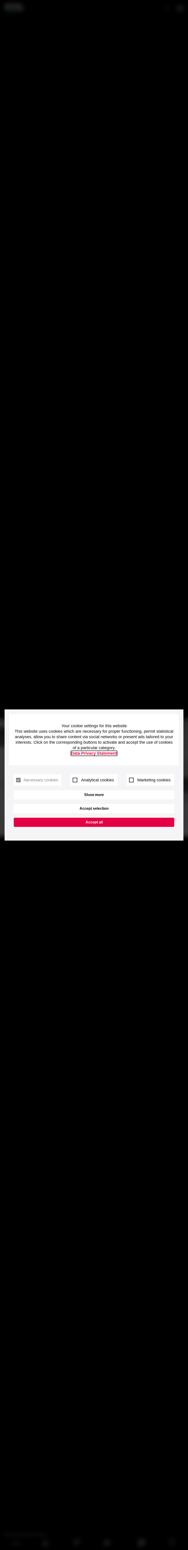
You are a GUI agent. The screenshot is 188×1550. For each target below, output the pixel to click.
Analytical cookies (97, 780)
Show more (94, 795)
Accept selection (94, 808)
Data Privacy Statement (94, 753)
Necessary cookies (41, 780)
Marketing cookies (154, 780)
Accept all (94, 822)
